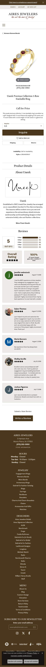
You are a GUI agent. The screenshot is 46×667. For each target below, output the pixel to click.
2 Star (20, 245)
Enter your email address (23, 623)
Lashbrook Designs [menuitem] (23, 546)
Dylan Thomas (20, 309)
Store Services (23, 601)
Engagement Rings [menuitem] (23, 474)
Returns (33, 143)
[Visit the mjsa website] (38, 644)
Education (23, 598)
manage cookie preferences (21, 656)
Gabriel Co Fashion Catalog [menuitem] (23, 485)
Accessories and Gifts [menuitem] (23, 506)
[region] (23, 62)
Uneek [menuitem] (23, 573)
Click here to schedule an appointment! (23, 2)
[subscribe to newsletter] (34, 627)
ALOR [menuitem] (23, 525)
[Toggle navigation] (4, 25)
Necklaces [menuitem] (23, 494)
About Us (23, 589)
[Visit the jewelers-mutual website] (23, 644)
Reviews (23, 231)
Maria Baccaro (20, 339)
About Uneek (23, 172)
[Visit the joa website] (32, 644)
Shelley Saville (20, 359)
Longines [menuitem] (23, 549)
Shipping (12, 143)
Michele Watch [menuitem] (23, 552)
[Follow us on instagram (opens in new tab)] (17, 633)
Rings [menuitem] (23, 488)
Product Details (23, 166)
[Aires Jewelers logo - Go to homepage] (23, 15)
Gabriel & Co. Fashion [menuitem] (23, 543)
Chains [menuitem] (23, 503)
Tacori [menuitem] (23, 570)
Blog (23, 592)
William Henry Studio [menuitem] (23, 576)
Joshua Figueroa (21, 387)
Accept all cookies (31, 661)
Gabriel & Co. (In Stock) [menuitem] (23, 537)
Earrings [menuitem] (23, 491)
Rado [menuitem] (23, 555)
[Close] (43, 2)
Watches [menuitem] (23, 509)
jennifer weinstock (22, 272)
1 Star (20, 247)
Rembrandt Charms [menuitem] (23, 558)
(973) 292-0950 (23, 88)
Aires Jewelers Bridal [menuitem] (23, 519)
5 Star (20, 237)
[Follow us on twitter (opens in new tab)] (23, 633)
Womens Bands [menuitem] (23, 477)
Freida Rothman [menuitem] (23, 534)
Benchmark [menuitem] (23, 528)
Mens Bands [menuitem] (23, 480)
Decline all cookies (15, 661)
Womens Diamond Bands (12, 33)
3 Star (20, 242)
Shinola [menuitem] (23, 564)
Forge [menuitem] (23, 531)
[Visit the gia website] (14, 644)
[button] (12, 7)
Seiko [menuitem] (23, 561)
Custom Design (23, 595)
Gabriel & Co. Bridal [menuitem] (23, 540)
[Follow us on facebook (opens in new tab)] (29, 633)
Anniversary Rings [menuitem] (23, 483)
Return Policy (23, 604)
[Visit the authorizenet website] (7, 644)
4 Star (20, 240)
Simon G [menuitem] (23, 567)
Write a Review (23, 418)
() (40, 237)
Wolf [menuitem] (23, 579)
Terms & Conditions (23, 610)
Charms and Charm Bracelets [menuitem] (23, 500)
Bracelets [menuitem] (23, 497)
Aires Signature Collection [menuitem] (23, 522)
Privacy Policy (23, 613)
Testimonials (23, 607)
